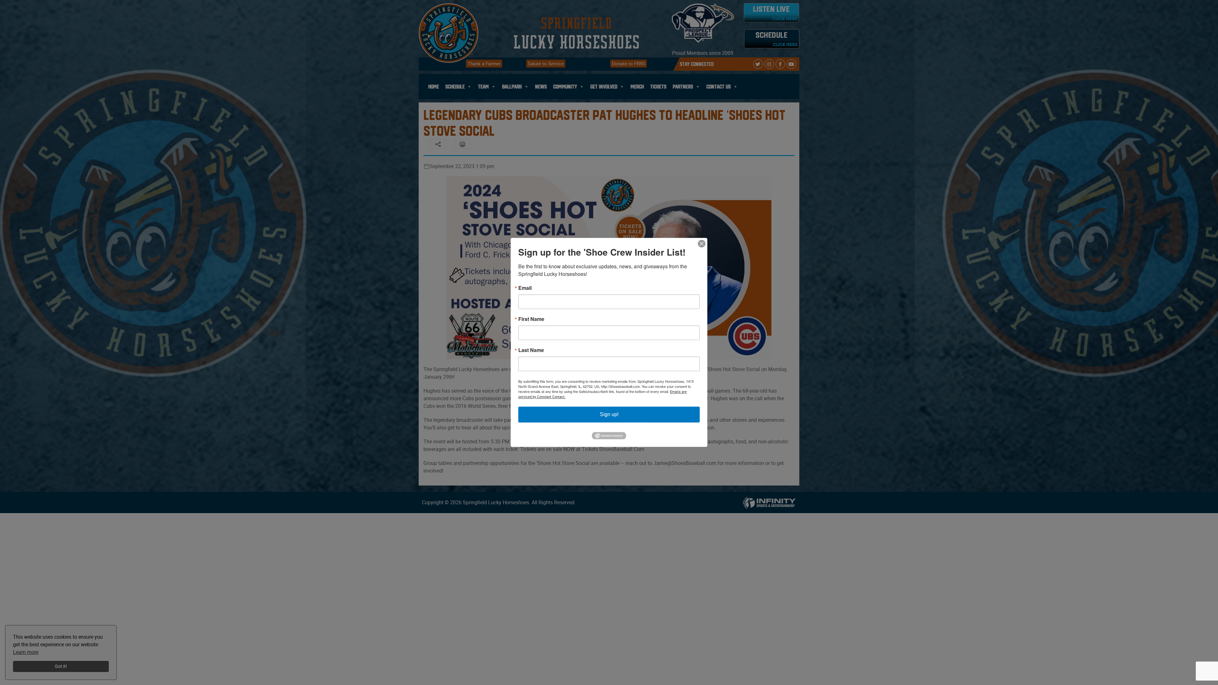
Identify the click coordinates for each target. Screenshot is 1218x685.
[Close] (701, 243)
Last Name (531, 350)
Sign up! (609, 414)
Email (525, 287)
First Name (531, 319)
